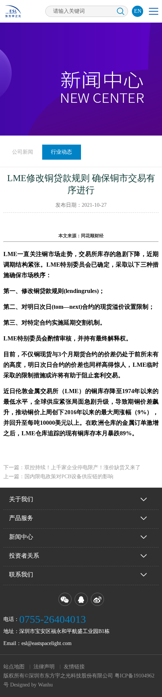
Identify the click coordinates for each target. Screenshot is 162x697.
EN (137, 11)
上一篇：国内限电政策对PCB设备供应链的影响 (58, 476)
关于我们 (21, 499)
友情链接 (74, 667)
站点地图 (13, 667)
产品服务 (21, 518)
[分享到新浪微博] (97, 599)
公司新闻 (22, 152)
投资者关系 (24, 555)
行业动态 (61, 152)
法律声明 (44, 667)
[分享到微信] (65, 599)
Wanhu (45, 685)
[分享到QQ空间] (81, 599)
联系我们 (21, 574)
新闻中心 (21, 537)
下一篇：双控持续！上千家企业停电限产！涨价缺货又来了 (72, 467)
